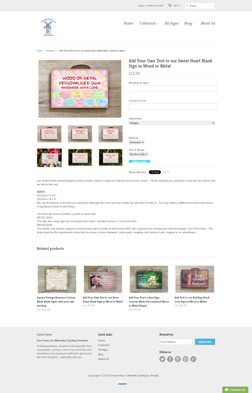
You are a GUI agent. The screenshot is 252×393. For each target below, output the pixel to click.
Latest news (44, 334)
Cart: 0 (176, 5)
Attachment (135, 118)
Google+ (193, 359)
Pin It (166, 172)
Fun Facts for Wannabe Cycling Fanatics (62, 340)
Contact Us (237, 389)
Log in (141, 5)
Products (51, 51)
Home (101, 340)
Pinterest (186, 359)
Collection (104, 345)
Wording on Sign (138, 82)
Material (133, 137)
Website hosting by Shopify (143, 375)
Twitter (162, 359)
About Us (103, 358)
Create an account (155, 5)
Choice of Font (137, 100)
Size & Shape (136, 149)
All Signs (103, 349)
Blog (100, 354)
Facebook (170, 359)
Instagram (178, 359)
